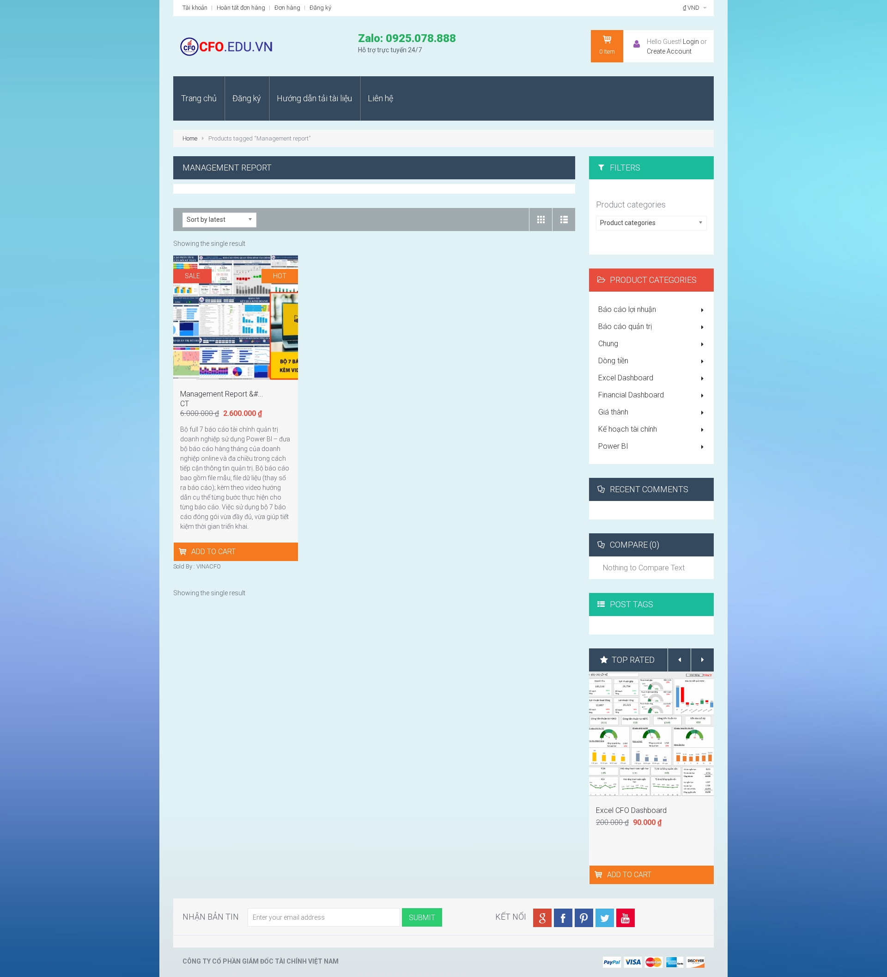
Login (691, 41)
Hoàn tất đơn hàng (241, 7)
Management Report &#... (221, 394)
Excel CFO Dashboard (631, 810)
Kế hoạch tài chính (627, 429)
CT (184, 403)
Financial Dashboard (631, 395)
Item (607, 51)
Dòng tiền (613, 360)
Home (189, 138)
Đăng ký (320, 7)
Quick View (237, 315)
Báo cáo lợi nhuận (627, 309)
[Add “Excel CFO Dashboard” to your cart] (599, 874)
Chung (608, 343)
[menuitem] (199, 98)
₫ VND (692, 7)
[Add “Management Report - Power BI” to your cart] (183, 551)
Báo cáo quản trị (625, 326)
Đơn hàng (287, 7)
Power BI (613, 446)
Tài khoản (194, 7)
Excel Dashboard (625, 377)
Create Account (669, 51)
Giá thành (613, 412)
